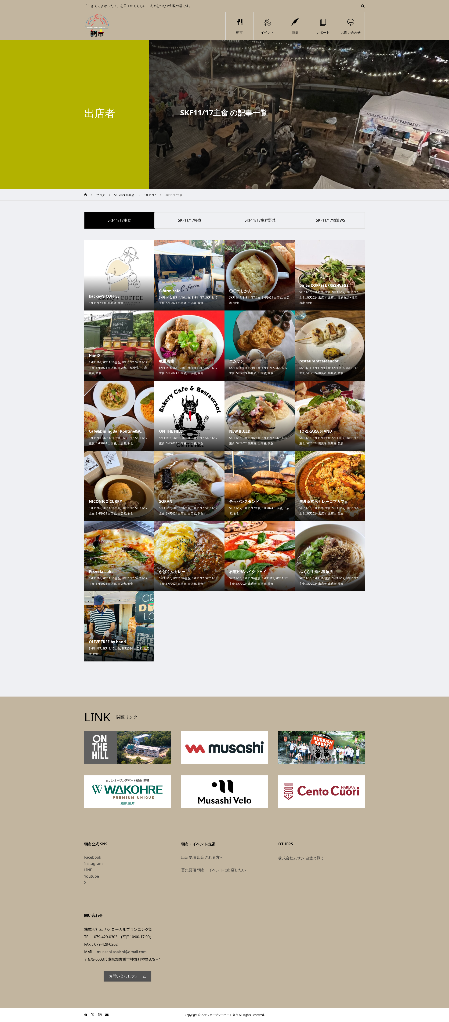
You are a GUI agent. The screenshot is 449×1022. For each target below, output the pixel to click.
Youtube (91, 876)
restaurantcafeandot (319, 361)
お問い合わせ (351, 32)
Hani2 (94, 355)
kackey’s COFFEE (104, 296)
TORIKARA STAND (315, 431)
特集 (295, 32)
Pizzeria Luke (101, 571)
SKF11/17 (198, 297)
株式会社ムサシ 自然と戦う (301, 858)
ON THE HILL (170, 431)
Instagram (93, 863)
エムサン (236, 361)
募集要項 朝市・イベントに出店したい (213, 869)
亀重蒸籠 (166, 361)
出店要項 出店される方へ (202, 857)
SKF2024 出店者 (176, 303)
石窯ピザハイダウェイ (248, 571)
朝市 (239, 32)
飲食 (120, 303)
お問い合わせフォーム (127, 976)
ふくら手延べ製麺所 (316, 571)
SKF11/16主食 (181, 297)
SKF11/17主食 (98, 303)
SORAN (165, 501)
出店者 (112, 303)
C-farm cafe (169, 290)
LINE (88, 869)
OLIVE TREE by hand (107, 641)
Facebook (92, 857)
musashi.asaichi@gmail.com (122, 951)
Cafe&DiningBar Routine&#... (116, 431)
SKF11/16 (165, 297)
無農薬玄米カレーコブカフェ (323, 501)
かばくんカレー (172, 571)
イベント (267, 32)
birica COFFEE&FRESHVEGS (323, 285)
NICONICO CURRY (105, 501)
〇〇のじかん (240, 290)
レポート (323, 32)
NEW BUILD (239, 431)
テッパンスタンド (244, 501)
